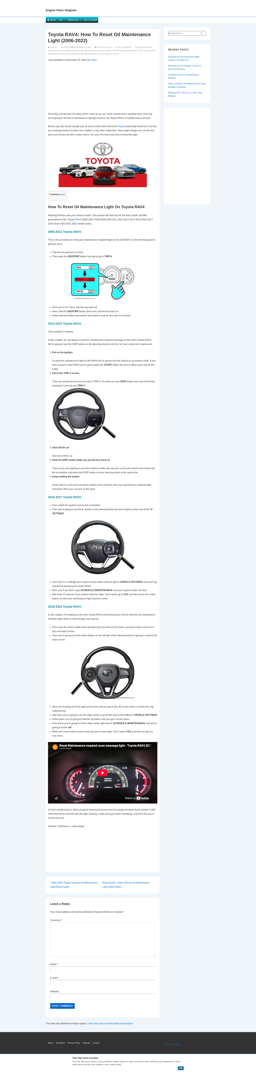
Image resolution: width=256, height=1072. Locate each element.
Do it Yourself (90, 20)
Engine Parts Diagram (61, 10)
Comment (56, 920)
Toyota (121, 126)
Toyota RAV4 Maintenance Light (127, 51)
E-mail (53, 978)
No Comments (125, 47)
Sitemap (86, 1043)
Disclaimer (60, 1043)
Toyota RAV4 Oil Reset (108, 54)
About (50, 1043)
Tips (110, 47)
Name (53, 964)
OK (180, 1068)
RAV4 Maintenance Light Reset (76, 51)
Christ (93, 60)
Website (54, 991)
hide (62, 194)
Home (53, 20)
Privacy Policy (74, 1043)
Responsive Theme (172, 1044)
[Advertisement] (102, 87)
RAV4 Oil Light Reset (101, 51)
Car (60, 20)
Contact (96, 1043)
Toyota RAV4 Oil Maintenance (82, 54)
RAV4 (78, 219)
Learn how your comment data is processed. (110, 1023)
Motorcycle (73, 20)
